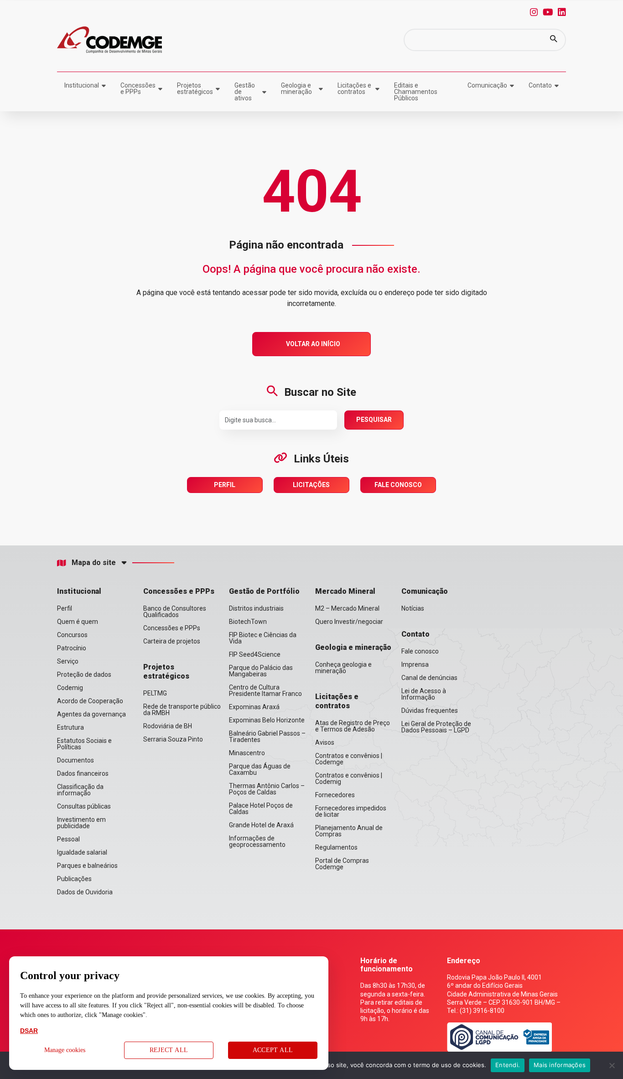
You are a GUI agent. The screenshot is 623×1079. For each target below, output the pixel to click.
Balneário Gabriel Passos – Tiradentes (267, 736)
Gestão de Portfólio (264, 591)
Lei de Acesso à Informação (423, 694)
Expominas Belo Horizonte (267, 720)
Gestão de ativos (244, 92)
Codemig (70, 688)
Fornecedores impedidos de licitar (350, 811)
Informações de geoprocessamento (257, 841)
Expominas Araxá (254, 707)
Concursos (72, 635)
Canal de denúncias (429, 677)
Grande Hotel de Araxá (261, 825)
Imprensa (415, 664)
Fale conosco (420, 651)
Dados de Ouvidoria (85, 892)
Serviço (67, 661)
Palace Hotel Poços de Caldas (261, 808)
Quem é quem (77, 621)
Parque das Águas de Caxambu (260, 769)
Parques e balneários (87, 865)
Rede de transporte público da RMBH (182, 709)
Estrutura (70, 727)
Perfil (224, 484)
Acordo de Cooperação (90, 701)
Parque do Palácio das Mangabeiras (261, 670)
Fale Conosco (398, 484)
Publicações (74, 879)
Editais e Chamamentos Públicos (415, 92)
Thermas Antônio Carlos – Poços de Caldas (267, 789)
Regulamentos (336, 847)
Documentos (75, 760)
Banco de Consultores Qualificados (174, 611)
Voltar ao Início (313, 344)
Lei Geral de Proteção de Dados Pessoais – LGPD (436, 727)
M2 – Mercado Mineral (347, 608)
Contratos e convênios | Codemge (348, 758)
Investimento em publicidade (81, 822)
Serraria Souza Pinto (173, 739)
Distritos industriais (256, 608)
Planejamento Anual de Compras (349, 831)
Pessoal (68, 839)
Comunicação (487, 85)
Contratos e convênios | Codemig (348, 778)
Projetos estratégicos (195, 88)
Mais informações (560, 1065)
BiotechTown (248, 621)
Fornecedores (335, 795)
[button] (553, 40)
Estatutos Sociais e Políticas (84, 743)
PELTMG (155, 693)
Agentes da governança (91, 714)
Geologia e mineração (296, 88)
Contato (540, 85)
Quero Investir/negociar (349, 621)
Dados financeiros (83, 773)
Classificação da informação (80, 789)
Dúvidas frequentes (429, 710)
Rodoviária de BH (167, 726)
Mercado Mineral (345, 591)
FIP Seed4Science (254, 654)
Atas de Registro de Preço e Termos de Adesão (352, 726)
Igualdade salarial (82, 852)
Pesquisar (374, 419)
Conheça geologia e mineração (343, 667)
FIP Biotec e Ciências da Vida (262, 638)
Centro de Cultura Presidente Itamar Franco (265, 690)
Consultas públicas (84, 806)
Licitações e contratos (354, 88)
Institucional (81, 85)
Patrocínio (71, 648)
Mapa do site (94, 562)
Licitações (311, 484)
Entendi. (507, 1065)
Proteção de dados (84, 674)
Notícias (412, 608)
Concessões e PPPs (138, 88)
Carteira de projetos (171, 641)
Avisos (324, 742)
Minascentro (247, 753)
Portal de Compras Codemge (342, 863)
